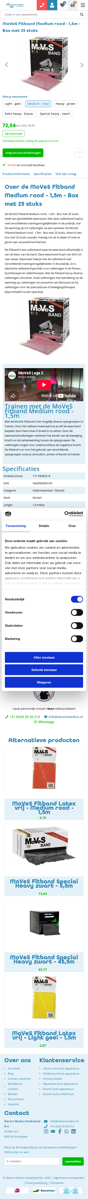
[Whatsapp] (68, 1133)
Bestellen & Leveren (15, 1086)
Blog (10, 1073)
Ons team (14, 1068)
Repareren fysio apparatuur (60, 1084)
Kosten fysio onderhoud (58, 1094)
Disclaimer (57, 1183)
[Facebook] (61, 1133)
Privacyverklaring (36, 1183)
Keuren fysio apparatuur (58, 1089)
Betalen (13, 1094)
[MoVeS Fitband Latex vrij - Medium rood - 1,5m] (44, 783)
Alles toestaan (44, 657)
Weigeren (44, 682)
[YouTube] (54, 1133)
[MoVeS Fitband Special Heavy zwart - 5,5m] (44, 859)
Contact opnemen (19, 1079)
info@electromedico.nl (65, 717)
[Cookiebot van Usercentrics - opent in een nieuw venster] (64, 514)
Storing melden (52, 1079)
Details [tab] (44, 525)
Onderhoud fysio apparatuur (61, 1073)
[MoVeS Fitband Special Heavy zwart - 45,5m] (44, 935)
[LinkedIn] (74, 1133)
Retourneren (16, 1099)
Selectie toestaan (44, 670)
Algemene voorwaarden (69, 1178)
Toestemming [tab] (16, 525)
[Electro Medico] (15, 5)
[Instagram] (47, 1133)
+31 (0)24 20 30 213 (24, 717)
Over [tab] (72, 525)
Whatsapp (46, 722)
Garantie (13, 1104)
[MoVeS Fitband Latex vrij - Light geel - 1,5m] (44, 1011)
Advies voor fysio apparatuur (61, 1068)
